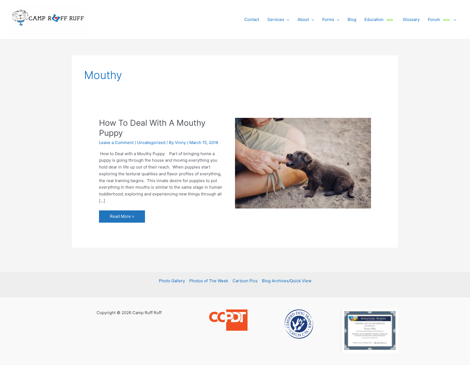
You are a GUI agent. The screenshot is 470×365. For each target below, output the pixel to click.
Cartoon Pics (245, 280)
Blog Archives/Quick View (286, 280)
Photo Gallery (172, 280)
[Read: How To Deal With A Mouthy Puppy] (303, 162)
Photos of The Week (208, 280)
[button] (286, 19)
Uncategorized (151, 142)
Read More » (122, 218)
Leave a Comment (116, 142)
